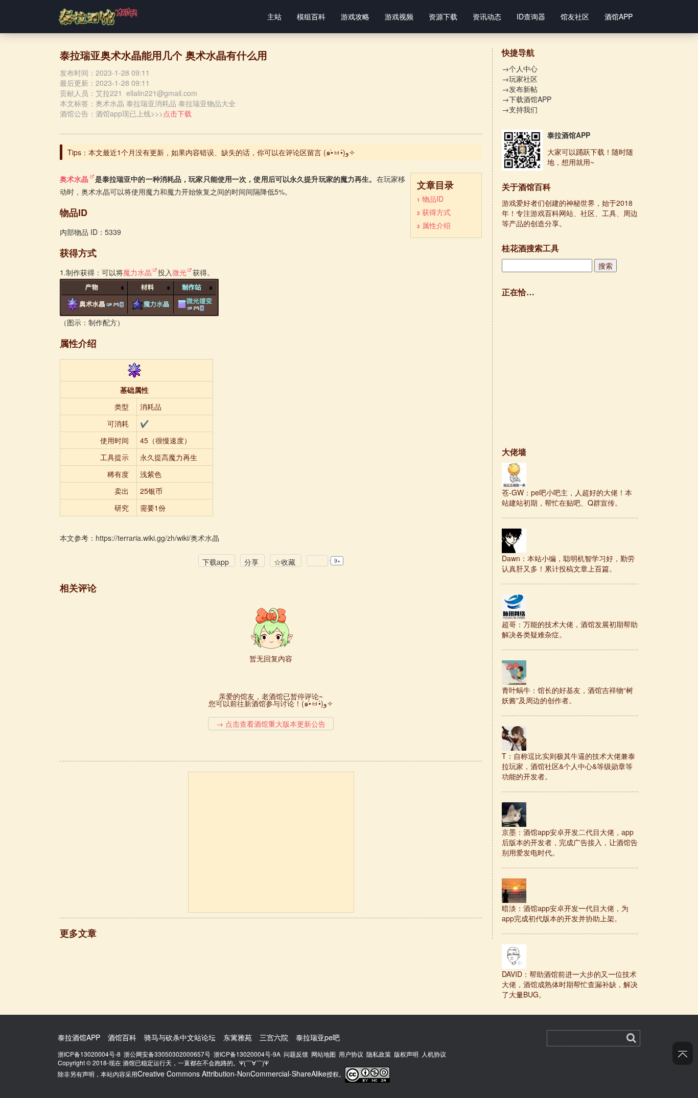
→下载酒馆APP (526, 99)
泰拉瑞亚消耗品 (151, 103)
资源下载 (443, 16)
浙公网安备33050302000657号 (167, 1053)
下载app (215, 562)
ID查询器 (531, 16)
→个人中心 (520, 68)
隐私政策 (378, 1053)
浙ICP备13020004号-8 (89, 1053)
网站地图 (323, 1053)
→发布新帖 (520, 89)
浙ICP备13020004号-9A (247, 1053)
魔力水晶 (137, 272)
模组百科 (311, 16)
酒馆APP (618, 16)
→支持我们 (520, 109)
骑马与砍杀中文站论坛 (180, 1037)
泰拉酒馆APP (568, 135)
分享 (251, 562)
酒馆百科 (122, 1037)
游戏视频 (399, 16)
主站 (274, 16)
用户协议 (351, 1053)
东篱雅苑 (237, 1037)
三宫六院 (274, 1037)
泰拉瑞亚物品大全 (207, 103)
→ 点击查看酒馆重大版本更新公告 (270, 724)
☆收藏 (284, 562)
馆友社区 (575, 16)
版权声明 (406, 1053)
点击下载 (177, 113)
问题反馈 (296, 1053)
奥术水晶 (110, 103)
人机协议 (434, 1053)
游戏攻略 (355, 16)
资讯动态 (487, 16)
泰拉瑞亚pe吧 (318, 1037)
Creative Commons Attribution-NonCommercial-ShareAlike (232, 1073)
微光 (179, 272)
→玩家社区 (520, 79)
